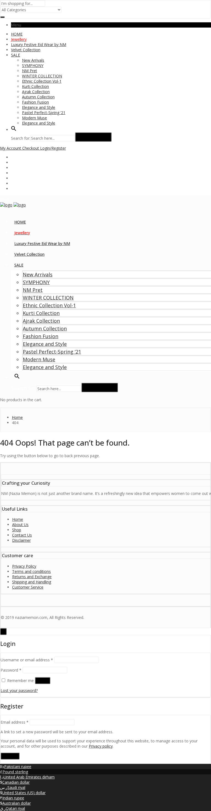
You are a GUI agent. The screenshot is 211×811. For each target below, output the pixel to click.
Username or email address (27, 659)
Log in (42, 680)
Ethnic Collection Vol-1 (42, 81)
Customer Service (27, 587)
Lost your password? (19, 690)
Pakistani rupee (17, 766)
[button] (13, 129)
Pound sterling (15, 771)
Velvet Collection (25, 49)
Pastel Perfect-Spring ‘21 (43, 112)
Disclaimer (21, 540)
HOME (17, 34)
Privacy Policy (24, 566)
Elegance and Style (38, 107)
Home (17, 519)
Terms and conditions (31, 571)
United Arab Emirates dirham (29, 777)
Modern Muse (34, 117)
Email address (15, 722)
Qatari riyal (15, 808)
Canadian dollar (16, 782)
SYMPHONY (32, 65)
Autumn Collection (38, 96)
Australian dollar (16, 803)
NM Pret (29, 70)
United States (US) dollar (24, 792)
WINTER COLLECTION (42, 76)
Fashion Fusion (35, 102)
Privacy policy (101, 746)
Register (10, 756)
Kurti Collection (35, 86)
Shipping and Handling (31, 581)
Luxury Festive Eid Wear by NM (38, 44)
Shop (16, 529)
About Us (20, 524)
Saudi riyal (16, 787)
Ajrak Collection (36, 91)
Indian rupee (13, 798)
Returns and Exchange (32, 576)
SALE (15, 55)
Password (11, 670)
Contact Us (22, 535)
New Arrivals (33, 60)
